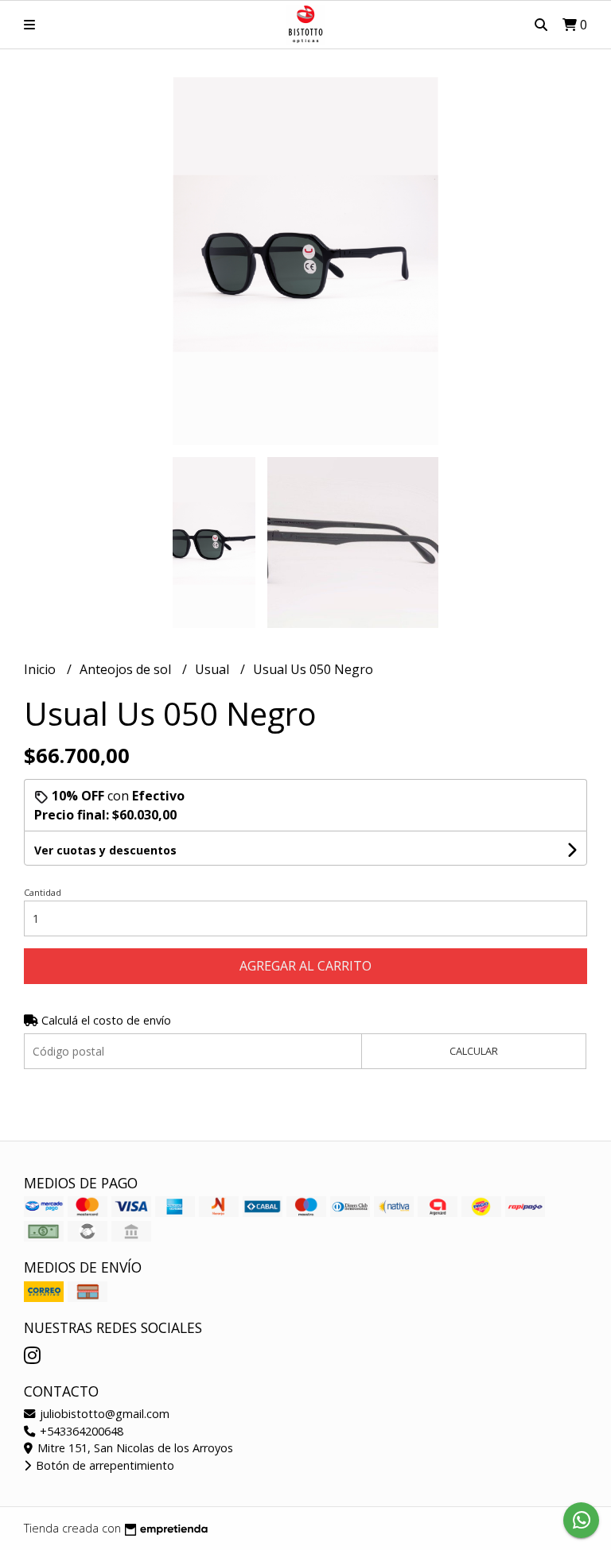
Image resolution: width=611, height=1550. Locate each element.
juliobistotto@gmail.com (103, 1413)
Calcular (473, 1051)
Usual (213, 669)
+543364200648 (80, 1431)
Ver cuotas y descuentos (105, 850)
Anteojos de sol (127, 669)
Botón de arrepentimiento (103, 1465)
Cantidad (42, 892)
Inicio (41, 669)
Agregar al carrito (305, 966)
